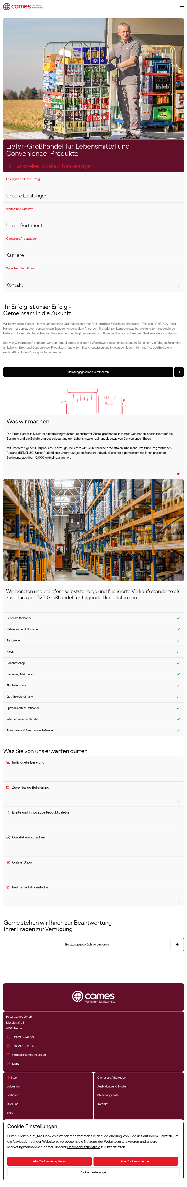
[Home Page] (23, 6)
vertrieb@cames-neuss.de (29, 1055)
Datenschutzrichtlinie (83, 1147)
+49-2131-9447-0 (23, 1037)
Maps (15, 1064)
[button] (182, 6)
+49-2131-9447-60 (23, 1046)
